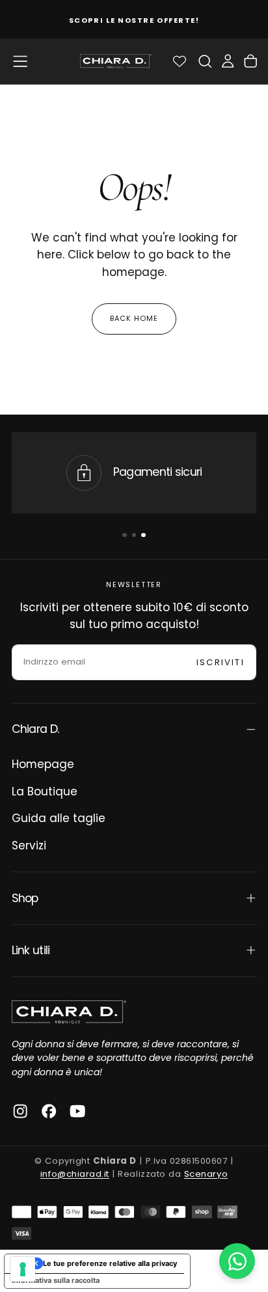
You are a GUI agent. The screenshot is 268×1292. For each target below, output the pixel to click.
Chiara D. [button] (35, 729)
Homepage (43, 764)
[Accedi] (227, 60)
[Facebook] (48, 1111)
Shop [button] (25, 898)
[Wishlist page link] (179, 61)
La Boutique (44, 791)
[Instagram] (20, 1111)
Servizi (29, 845)
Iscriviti (220, 662)
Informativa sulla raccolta (56, 1280)
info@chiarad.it (74, 1174)
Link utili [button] (31, 950)
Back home (134, 318)
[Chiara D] (69, 1012)
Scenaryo (206, 1174)
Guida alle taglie (58, 818)
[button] (20, 61)
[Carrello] (250, 60)
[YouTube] (77, 1111)
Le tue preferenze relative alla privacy (110, 1263)
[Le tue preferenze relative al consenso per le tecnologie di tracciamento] (22, 1269)
